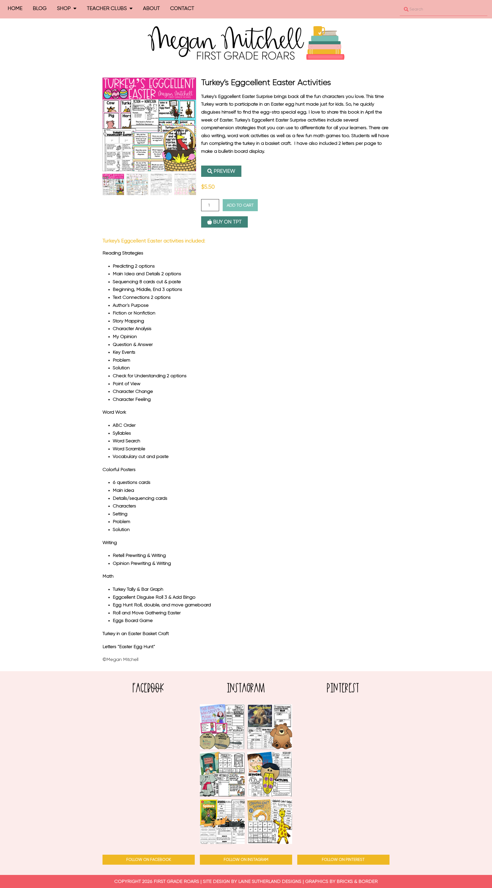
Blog (40, 8)
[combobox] (443, 9)
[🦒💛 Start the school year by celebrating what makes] (269, 821)
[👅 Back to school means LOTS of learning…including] (269, 774)
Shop (64, 8)
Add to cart (240, 205)
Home (15, 8)
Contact (182, 8)
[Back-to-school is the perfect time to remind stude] (222, 726)
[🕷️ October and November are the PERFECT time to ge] (222, 821)
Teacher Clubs (107, 8)
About (151, 8)
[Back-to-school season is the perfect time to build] (222, 774)
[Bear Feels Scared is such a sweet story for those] (269, 726)
